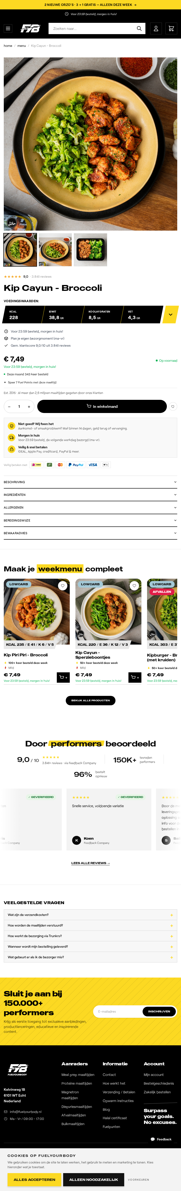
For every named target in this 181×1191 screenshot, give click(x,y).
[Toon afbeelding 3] (90, 249)
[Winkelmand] (171, 28)
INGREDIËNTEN (14, 495)
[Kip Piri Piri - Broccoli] (37, 632)
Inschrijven (159, 1011)
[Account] (156, 28)
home (8, 46)
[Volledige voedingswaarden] (170, 314)
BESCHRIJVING (14, 482)
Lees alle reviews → (90, 863)
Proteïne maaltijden (77, 1083)
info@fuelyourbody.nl (25, 1112)
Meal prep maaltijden (78, 1074)
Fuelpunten (111, 1126)
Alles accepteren (34, 1180)
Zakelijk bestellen (157, 1092)
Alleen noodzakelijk (93, 1180)
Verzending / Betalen (119, 1092)
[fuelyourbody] (30, 28)
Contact (109, 1074)
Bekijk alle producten (90, 700)
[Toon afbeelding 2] (55, 249)
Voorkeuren (138, 1179)
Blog (106, 1109)
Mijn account (154, 1074)
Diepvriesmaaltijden (77, 1106)
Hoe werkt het (114, 1083)
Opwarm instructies (118, 1101)
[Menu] (8, 28)
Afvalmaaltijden (74, 1115)
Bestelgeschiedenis (159, 1083)
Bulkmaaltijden (73, 1124)
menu (21, 46)
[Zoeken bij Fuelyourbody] (139, 28)
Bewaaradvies (15, 533)
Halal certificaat (115, 1118)
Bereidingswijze (17, 520)
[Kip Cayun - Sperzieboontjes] (108, 632)
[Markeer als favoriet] (173, 406)
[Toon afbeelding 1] (20, 249)
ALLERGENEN (13, 507)
